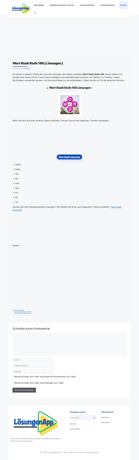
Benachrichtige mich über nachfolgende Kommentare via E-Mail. (45, 376)
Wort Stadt (21, 310)
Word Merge (39, 5)
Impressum (105, 417)
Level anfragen (75, 429)
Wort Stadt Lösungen (69, 157)
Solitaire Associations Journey (62, 5)
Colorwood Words (107, 5)
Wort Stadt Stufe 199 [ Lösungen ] (23, 313)
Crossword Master (87, 5)
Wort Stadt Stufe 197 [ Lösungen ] (23, 311)
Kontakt (123, 5)
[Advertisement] (69, 38)
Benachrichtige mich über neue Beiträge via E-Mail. (39, 383)
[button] (35, 13)
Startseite (73, 424)
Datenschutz (105, 422)
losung (16, 310)
